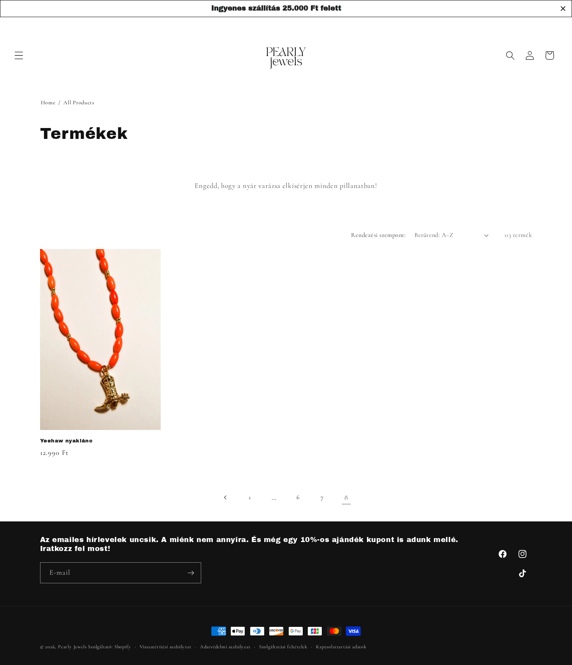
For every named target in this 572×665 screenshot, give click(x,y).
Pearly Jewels (72, 647)
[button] (19, 55)
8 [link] (346, 497)
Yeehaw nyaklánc (66, 441)
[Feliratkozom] (191, 573)
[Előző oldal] (225, 497)
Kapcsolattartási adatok (341, 647)
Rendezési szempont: (378, 235)
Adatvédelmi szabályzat (225, 647)
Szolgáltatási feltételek (283, 647)
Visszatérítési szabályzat (165, 647)
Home (48, 102)
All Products (78, 102)
